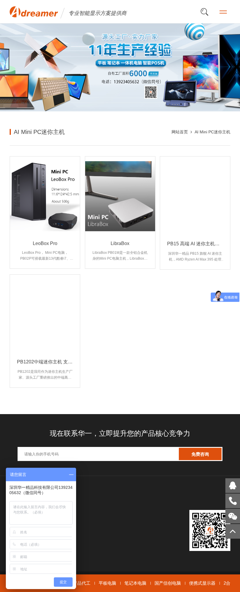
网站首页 (180, 132)
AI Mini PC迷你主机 (212, 132)
